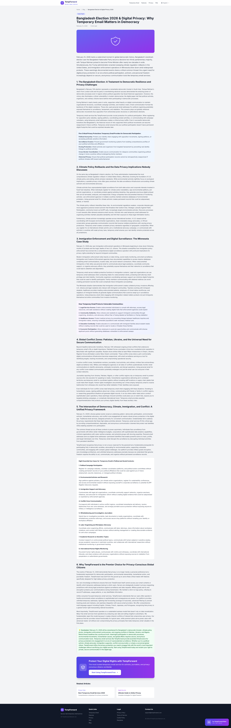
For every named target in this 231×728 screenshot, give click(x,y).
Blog (84, 9)
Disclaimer (120, 720)
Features (144, 3)
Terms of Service (122, 715)
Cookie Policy (121, 717)
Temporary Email (134, 3)
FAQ (156, 3)
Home (78, 9)
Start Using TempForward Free (104, 672)
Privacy (151, 3)
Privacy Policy (121, 712)
